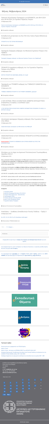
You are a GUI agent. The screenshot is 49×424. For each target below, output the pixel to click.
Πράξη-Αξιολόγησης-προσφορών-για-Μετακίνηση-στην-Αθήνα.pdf (16, 126)
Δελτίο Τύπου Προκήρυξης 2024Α (12, 199)
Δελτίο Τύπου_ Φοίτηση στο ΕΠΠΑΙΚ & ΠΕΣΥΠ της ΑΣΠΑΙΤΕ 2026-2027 (18, 350)
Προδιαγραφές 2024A (9, 196)
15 (22, 385)
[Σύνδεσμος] (3, 5)
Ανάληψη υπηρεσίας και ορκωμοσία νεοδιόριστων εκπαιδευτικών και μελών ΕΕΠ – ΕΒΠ (22, 355)
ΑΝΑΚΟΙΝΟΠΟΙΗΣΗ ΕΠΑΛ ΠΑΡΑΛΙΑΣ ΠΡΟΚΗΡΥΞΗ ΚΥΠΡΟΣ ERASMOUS (24, 136)
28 (16, 391)
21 (16, 388)
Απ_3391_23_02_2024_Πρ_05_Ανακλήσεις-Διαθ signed (14, 217)
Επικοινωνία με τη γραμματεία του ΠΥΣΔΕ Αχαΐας (13, 346)
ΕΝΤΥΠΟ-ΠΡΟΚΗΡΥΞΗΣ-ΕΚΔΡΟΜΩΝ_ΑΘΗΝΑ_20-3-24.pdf (14, 75)
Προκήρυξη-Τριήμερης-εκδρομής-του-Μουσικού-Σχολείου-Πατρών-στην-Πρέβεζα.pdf (21, 58)
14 (16, 385)
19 (7, 227)
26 (4, 391)
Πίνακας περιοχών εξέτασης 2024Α (12, 197)
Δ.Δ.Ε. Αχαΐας (26, 422)
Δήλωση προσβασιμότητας (10, 372)
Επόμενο (11, 227)
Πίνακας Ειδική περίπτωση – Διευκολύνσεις (14, 194)
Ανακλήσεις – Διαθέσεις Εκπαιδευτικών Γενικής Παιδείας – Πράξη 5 (23, 211)
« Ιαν (4, 394)
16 (29, 385)
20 (10, 388)
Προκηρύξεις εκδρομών (8, 30)
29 (22, 391)
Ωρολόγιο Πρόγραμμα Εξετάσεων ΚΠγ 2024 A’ (14, 193)
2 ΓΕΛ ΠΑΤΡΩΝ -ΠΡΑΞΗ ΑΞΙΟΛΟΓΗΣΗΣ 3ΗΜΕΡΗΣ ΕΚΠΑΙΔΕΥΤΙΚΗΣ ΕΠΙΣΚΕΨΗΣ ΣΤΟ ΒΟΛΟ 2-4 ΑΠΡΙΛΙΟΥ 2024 (23, 102)
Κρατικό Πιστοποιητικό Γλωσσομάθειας (12, 206)
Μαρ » (8, 394)
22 (22, 388)
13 (10, 385)
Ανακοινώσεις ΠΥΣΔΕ (8, 221)
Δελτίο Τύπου (4, 348)
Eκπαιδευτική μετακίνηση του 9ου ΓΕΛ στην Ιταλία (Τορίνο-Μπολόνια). (24, 36)
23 (29, 388)
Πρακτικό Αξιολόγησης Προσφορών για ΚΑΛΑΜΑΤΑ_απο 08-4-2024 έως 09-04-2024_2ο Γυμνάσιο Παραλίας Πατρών (23, 18)
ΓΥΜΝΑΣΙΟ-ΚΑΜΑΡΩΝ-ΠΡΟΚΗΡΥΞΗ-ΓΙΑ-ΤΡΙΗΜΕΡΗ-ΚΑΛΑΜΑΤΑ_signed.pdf (18, 91)
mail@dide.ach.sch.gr (11, 369)
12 (4, 385)
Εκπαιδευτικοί (16, 221)
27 (10, 391)
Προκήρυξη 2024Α (8, 191)
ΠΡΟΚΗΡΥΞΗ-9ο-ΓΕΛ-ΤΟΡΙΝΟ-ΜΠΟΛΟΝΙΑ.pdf (12, 41)
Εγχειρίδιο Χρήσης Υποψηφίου (11, 200)
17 (35, 385)
